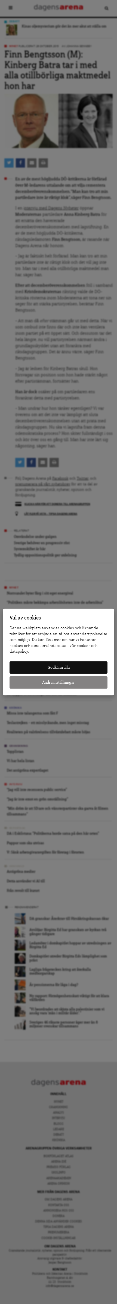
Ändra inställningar (58, 682)
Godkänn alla (59, 667)
